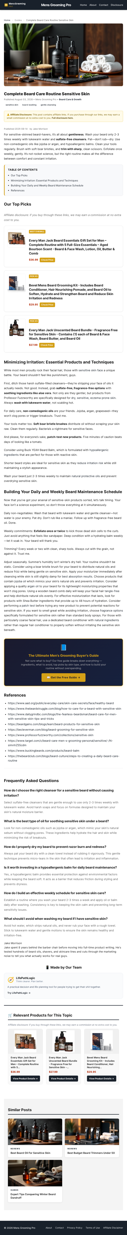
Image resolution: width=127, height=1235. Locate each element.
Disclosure (117, 4)
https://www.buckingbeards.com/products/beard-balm (43, 750)
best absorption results (77, 576)
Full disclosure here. (62, 118)
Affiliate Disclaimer (113, 1227)
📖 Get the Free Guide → (63, 677)
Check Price (47, 260)
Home (83, 4)
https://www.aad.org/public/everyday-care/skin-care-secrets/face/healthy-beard (61, 703)
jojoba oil (20, 581)
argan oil (33, 586)
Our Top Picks (19, 175)
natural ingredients (107, 620)
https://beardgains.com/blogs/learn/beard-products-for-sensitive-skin (54, 724)
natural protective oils (86, 476)
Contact (103, 4)
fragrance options (111, 610)
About (92, 4)
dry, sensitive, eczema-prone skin (93, 398)
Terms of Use (93, 1227)
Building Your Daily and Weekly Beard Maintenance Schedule (47, 185)
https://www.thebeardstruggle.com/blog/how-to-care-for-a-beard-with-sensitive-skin (64, 708)
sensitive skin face (91, 370)
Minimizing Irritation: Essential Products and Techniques (44, 180)
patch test (28, 605)
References (17, 190)
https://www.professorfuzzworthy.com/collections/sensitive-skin (50, 735)
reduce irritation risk (90, 463)
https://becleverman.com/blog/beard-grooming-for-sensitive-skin (51, 729)
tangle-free (112, 591)
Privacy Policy (74, 1227)
